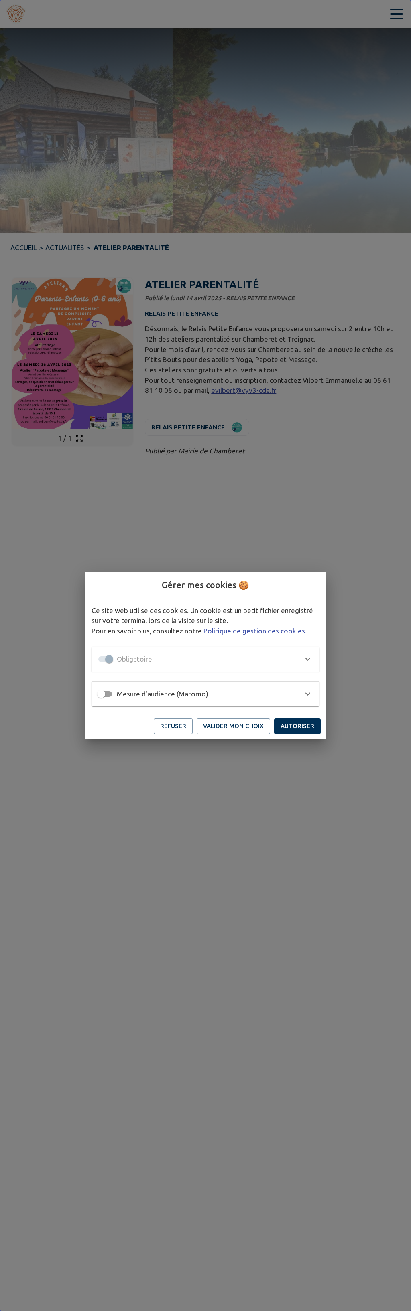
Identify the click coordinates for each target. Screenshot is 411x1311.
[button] (205, 659)
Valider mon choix (233, 725)
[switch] (101, 694)
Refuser (173, 725)
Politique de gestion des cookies (254, 631)
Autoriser (297, 725)
